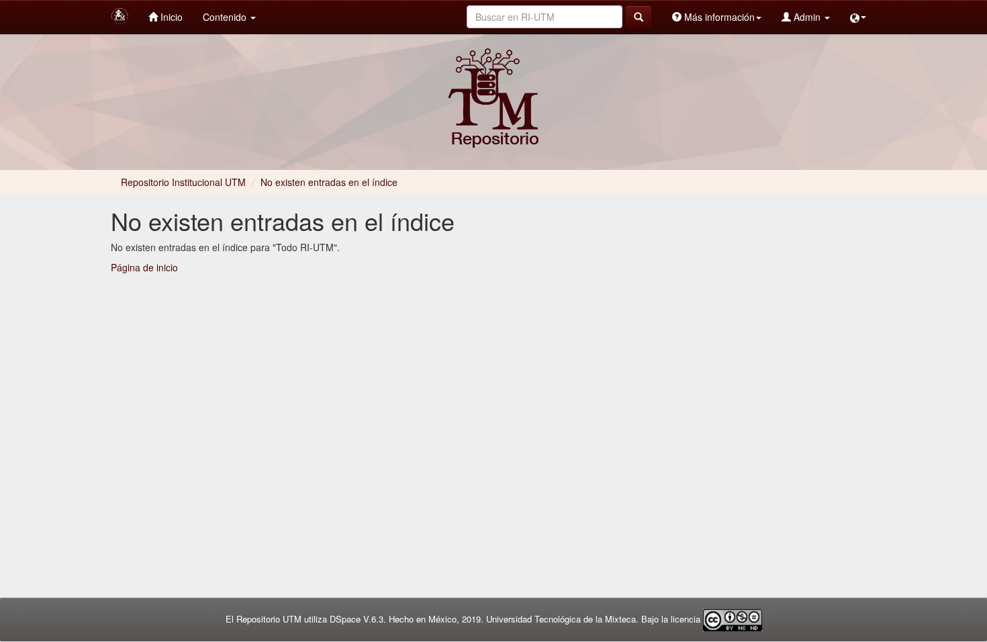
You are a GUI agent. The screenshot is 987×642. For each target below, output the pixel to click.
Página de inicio (144, 267)
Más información (718, 17)
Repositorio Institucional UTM (183, 182)
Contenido (226, 17)
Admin (807, 17)
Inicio (170, 17)
